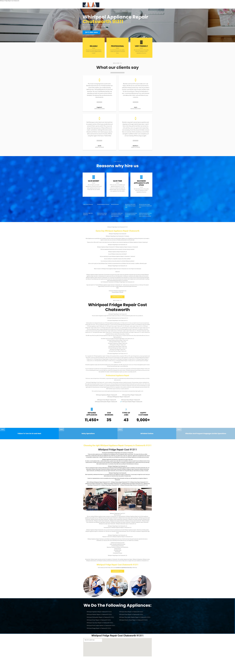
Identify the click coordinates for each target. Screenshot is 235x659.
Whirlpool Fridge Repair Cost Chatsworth (117, 307)
